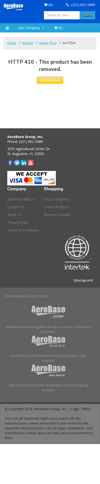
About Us (14, 214)
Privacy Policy (18, 222)
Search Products (56, 207)
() (59, 27)
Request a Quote (57, 214)
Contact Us (16, 207)
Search (87, 15)
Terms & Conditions (23, 230)
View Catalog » (50, 80)
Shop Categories (57, 199)
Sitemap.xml (83, 280)
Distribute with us (21, 199)
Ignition (27, 43)
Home (11, 43)
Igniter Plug (48, 43)
